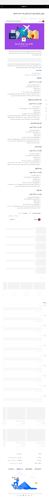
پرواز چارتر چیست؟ (36, 73)
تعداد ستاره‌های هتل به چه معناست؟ (32, 75)
